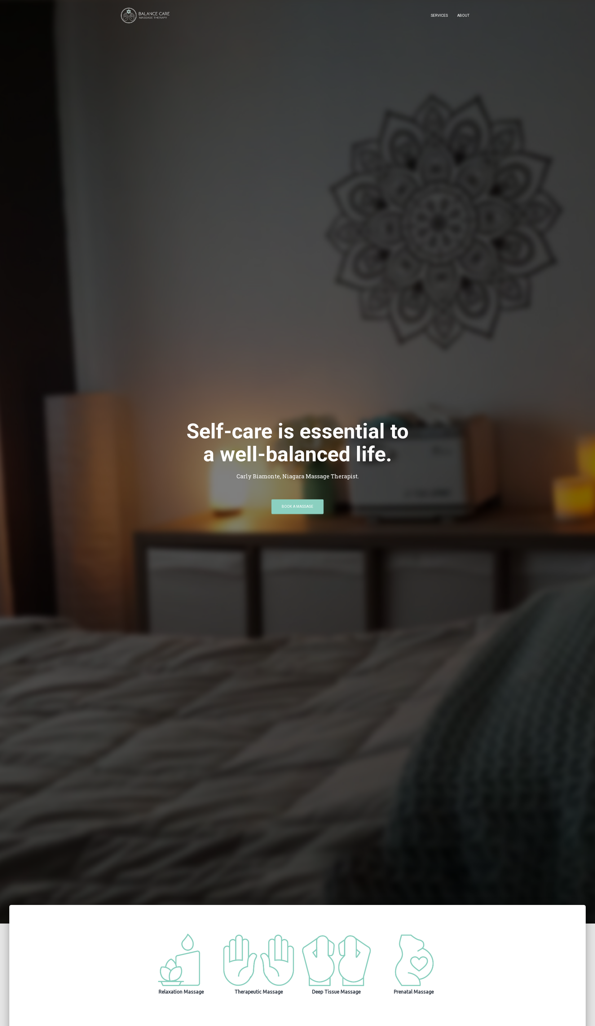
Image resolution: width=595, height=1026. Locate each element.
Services (439, 15)
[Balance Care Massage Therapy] (146, 15)
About (463, 15)
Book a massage (297, 506)
